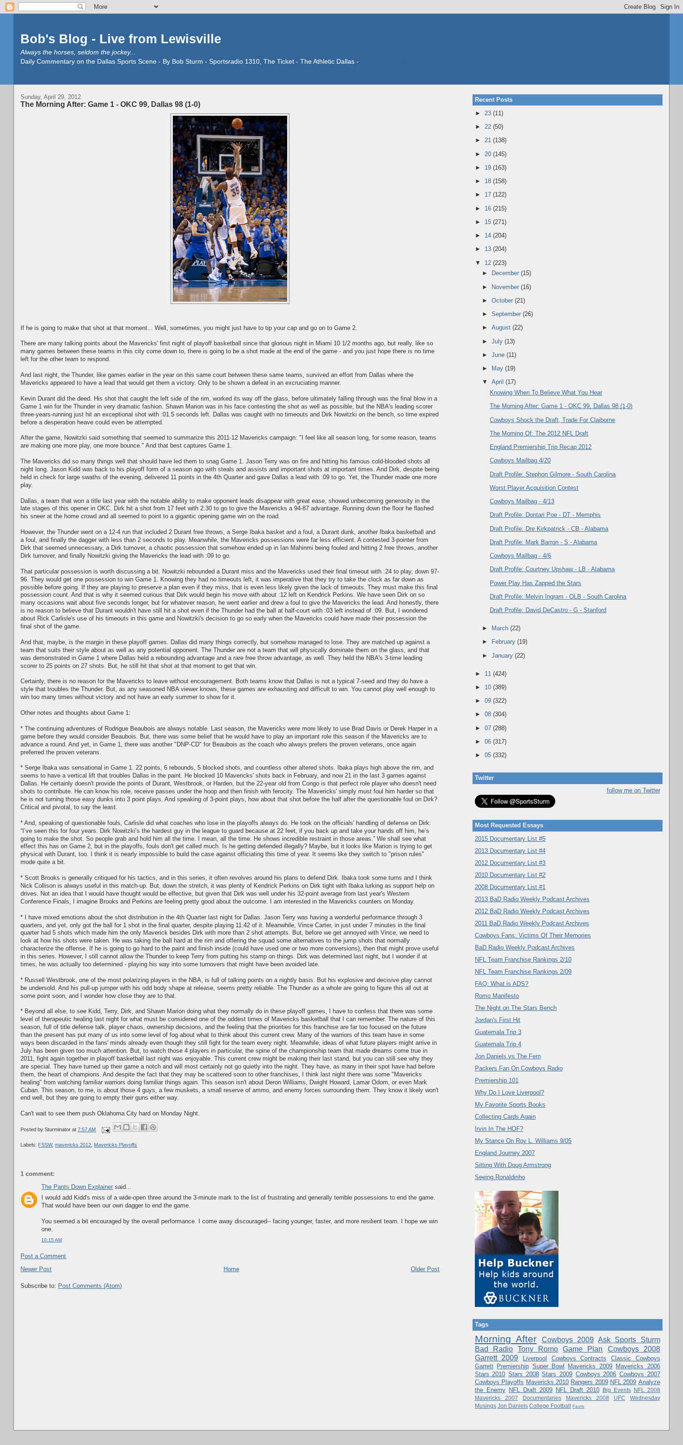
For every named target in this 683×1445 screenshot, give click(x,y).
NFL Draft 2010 (577, 1389)
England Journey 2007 (505, 1152)
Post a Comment (43, 1256)
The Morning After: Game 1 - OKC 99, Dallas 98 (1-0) (110, 104)
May (498, 368)
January (503, 655)
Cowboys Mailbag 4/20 (520, 460)
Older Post (425, 1269)
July (498, 341)
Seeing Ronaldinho (500, 1177)
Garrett (484, 1366)
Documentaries (542, 1398)
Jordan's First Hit (497, 1019)
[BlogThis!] (126, 1127)
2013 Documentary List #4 (510, 850)
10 (489, 687)
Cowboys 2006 (596, 1374)
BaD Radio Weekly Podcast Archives (525, 947)
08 (489, 714)
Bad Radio (494, 1349)
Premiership (513, 1366)
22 (489, 126)
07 (489, 728)
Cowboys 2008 (634, 1349)
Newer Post (36, 1269)
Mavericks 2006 (638, 1366)
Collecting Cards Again (505, 1116)
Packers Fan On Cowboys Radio (519, 1068)
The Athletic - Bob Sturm (396, 61)
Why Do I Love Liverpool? (509, 1092)
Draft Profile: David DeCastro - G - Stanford (548, 610)
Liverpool (535, 1358)
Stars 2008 (523, 1374)
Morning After (506, 1338)
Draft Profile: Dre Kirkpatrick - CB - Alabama (549, 528)
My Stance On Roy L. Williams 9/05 (523, 1140)
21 (489, 140)
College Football (550, 1406)
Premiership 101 (497, 1080)
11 (489, 673)
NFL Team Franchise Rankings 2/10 (523, 959)
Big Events (617, 1390)
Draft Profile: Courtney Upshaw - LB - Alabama (552, 569)
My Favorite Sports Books (510, 1104)
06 (489, 741)
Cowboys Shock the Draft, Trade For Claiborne (552, 419)
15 (489, 221)
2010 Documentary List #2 (510, 874)
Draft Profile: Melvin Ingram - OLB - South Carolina (558, 596)
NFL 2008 (647, 1390)
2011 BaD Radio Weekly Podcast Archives (532, 923)
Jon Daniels (513, 1406)
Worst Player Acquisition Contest (534, 487)
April (499, 381)
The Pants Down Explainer (77, 1186)
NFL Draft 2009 (530, 1389)
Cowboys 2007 (639, 1374)
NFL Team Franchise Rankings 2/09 (523, 971)
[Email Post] (105, 1129)
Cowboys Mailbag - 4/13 (522, 501)
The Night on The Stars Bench (516, 1007)
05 (489, 755)
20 (489, 154)
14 (489, 235)
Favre (578, 1406)
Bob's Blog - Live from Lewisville (120, 39)
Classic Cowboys (635, 1358)
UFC (619, 1398)
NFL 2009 (623, 1382)
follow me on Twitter (633, 790)
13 (489, 248)
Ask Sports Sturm (629, 1340)
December (506, 273)
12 (489, 262)
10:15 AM (51, 1239)
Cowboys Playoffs (499, 1382)
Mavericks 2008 (587, 1398)
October (503, 300)
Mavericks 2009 (590, 1366)
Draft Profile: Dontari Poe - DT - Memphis (545, 514)
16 (489, 208)
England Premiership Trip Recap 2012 (540, 446)
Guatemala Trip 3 (498, 1032)
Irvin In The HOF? (499, 1128)
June (499, 354)
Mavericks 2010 (547, 1382)
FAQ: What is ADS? (501, 983)
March (501, 628)
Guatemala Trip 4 (498, 1044)
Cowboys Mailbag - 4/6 (520, 555)
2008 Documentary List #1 (510, 887)
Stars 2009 (557, 1374)
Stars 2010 (490, 1374)
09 (489, 700)
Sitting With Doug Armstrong (513, 1164)
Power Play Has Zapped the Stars (535, 583)
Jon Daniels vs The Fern (508, 1056)
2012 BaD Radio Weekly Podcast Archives (532, 911)
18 (489, 181)
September (507, 313)
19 (489, 167)
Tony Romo (538, 1349)
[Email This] (117, 1127)
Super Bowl (548, 1366)
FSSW (45, 1145)
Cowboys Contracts (579, 1358)
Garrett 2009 (497, 1358)
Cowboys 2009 (568, 1340)
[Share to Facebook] (144, 1127)
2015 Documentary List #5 (510, 838)
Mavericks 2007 (496, 1398)
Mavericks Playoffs (115, 1145)
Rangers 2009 (589, 1382)
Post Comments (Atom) (90, 1285)
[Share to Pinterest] (153, 1127)
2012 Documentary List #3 (510, 862)
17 (489, 194)
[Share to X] (135, 1127)
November (506, 287)
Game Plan (583, 1349)
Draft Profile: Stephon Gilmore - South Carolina (553, 474)
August (502, 327)
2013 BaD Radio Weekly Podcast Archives (532, 899)
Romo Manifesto (497, 995)
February (504, 641)
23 (489, 113)
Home (231, 1269)
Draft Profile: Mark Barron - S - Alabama (543, 542)
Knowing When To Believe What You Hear (546, 392)
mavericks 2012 (73, 1145)
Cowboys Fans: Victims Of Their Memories (533, 935)
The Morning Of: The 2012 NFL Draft (539, 433)
